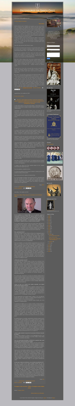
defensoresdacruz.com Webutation (37, 393)
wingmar (44, 397)
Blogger (53, 397)
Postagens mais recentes (20, 386)
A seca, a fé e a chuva (19, 96)
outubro (50, 234)
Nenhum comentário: (37, 87)
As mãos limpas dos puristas (20, 21)
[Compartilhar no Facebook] (18, 89)
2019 (49, 225)
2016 (49, 229)
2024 (49, 217)
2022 (49, 220)
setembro (51, 241)
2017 (49, 228)
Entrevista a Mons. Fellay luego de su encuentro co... (55, 239)
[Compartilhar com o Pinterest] (19, 89)
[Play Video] (54, 23)
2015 (49, 231)
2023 (49, 219)
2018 (49, 226)
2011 (49, 248)
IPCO (43, 184)
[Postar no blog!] (16, 89)
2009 (49, 251)
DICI (43, 379)
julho (50, 243)
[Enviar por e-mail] (15, 89)
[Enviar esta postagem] (42, 87)
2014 (49, 232)
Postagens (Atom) (21, 390)
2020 (49, 223)
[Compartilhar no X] (17, 89)
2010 (49, 249)
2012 (49, 246)
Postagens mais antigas (38, 386)
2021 (49, 222)
